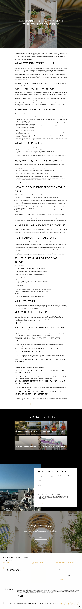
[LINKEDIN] (68, 603)
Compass (51, 587)
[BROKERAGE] (78, 603)
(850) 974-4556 (38, 563)
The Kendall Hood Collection (33, 320)
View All (41, 455)
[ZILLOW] (71, 603)
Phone (39, 485)
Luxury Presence (31, 603)
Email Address (41, 490)
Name (39, 480)
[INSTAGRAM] (65, 603)
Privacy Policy (43, 498)
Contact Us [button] (41, 537)
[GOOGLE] (74, 603)
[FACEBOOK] (61, 603)
